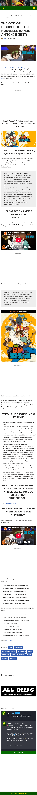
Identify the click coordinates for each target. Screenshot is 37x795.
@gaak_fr (16, 723)
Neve (11, 793)
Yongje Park (13, 658)
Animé (10, 647)
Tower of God (9, 68)
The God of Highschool (18, 654)
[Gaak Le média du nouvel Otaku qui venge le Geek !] (18, 3)
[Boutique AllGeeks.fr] (18, 702)
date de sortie (22, 651)
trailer (29, 654)
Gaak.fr (9, 723)
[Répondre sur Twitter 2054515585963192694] (7, 746)
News (8, 16)
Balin (5, 38)
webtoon (4, 658)
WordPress (24, 793)
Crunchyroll (12, 503)
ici (1, 78)
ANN (7, 503)
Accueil (3, 16)
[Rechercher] (34, 8)
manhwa (30, 651)
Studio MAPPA (5, 654)
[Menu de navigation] (3, 8)
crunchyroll (18, 647)
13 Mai (22, 723)
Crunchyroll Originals (21, 68)
